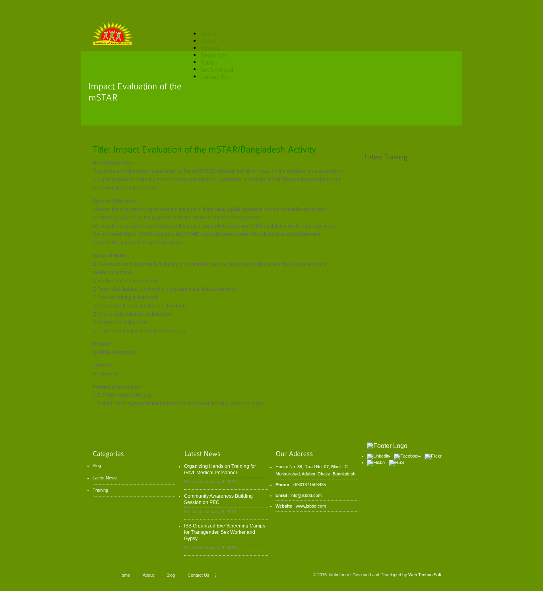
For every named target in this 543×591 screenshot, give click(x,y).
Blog (97, 465)
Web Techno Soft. (425, 574)
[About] (214, 40)
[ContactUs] (214, 76)
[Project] (209, 47)
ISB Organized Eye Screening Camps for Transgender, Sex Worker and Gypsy (224, 532)
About (148, 575)
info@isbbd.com (306, 495)
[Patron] (208, 61)
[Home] (208, 33)
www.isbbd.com (311, 506)
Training (100, 490)
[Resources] (219, 54)
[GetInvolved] (222, 69)
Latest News (105, 477)
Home (124, 575)
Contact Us (198, 575)
